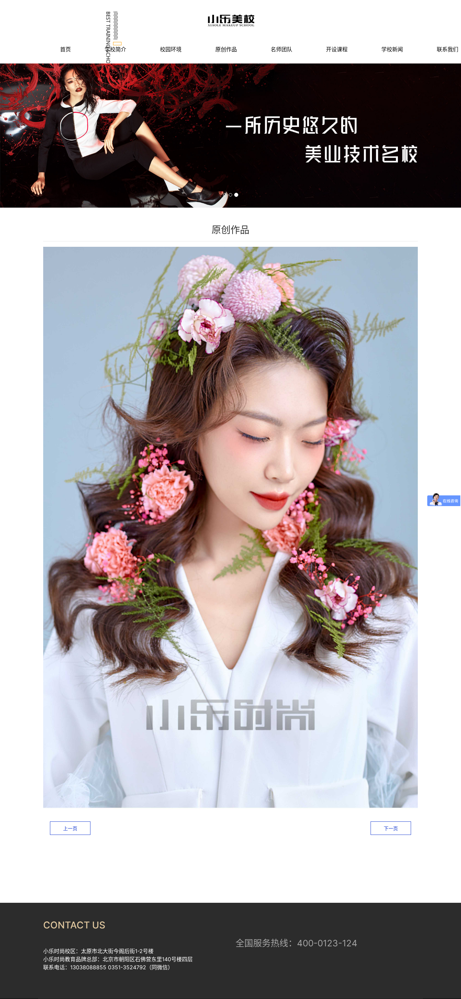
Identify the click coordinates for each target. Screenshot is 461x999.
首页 (65, 49)
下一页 (391, 828)
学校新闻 (392, 49)
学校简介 (115, 49)
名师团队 (281, 49)
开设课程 (337, 49)
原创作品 (226, 49)
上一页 (70, 828)
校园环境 (171, 49)
